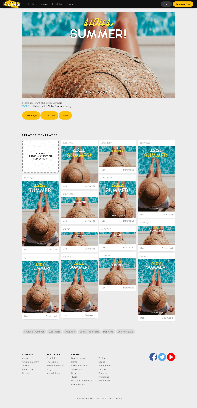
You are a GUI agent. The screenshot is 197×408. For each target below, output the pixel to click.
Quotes (102, 369)
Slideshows (77, 369)
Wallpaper (70, 331)
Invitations (103, 377)
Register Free (183, 4)
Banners (102, 373)
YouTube (171, 357)
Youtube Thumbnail (34, 331)
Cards (74, 362)
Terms (109, 398)
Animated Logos (79, 365)
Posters (102, 358)
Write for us (28, 369)
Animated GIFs (78, 384)
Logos (101, 362)
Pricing (25, 365)
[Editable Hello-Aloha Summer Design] (79, 164)
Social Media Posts (89, 331)
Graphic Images (79, 358)
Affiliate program (30, 362)
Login (166, 4)
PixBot (25, 106)
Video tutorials (54, 373)
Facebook (153, 357)
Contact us (27, 373)
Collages (75, 373)
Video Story (104, 365)
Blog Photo (54, 331)
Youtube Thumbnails (81, 380)
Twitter (162, 357)
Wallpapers (104, 380)
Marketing (108, 331)
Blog (49, 369)
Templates (52, 358)
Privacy (118, 398)
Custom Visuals (125, 331)
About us (26, 358)
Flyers (74, 377)
